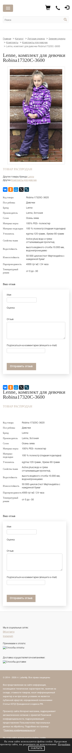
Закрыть (36, 748)
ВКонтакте (8, 632)
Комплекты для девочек (24, 180)
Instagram (8, 636)
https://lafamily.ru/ (30, 9)
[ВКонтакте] (5, 189)
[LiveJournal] (26, 189)
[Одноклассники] (10, 189)
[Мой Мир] (16, 189)
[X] (21, 189)
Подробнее (64, 744)
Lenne (31, 177)
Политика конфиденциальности (19, 730)
